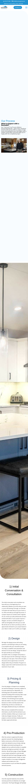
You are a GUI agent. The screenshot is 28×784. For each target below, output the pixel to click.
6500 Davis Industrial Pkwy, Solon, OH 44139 (13, 3)
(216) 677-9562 (7, 1)
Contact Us (18, 7)
